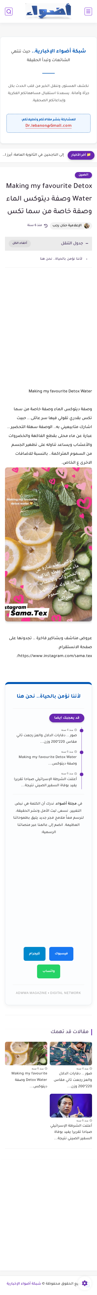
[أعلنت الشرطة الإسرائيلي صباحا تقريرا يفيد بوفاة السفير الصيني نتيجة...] (71, 1105)
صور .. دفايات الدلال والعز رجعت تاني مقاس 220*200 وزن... (46, 739)
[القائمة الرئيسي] (88, 11)
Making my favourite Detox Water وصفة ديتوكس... (48, 761)
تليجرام (34, 954)
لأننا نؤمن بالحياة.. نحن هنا (61, 259)
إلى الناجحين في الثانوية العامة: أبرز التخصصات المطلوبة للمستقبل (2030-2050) (33, 155)
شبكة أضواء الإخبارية (24, 1284)
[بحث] (8, 11)
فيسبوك (61, 954)
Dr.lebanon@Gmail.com (48, 126)
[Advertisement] (48, 329)
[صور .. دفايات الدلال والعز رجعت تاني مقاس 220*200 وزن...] (71, 1054)
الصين (83, 175)
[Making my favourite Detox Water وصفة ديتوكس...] (26, 1054)
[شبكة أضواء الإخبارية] (48, 11)
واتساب (49, 971)
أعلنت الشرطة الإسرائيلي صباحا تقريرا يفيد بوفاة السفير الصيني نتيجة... (45, 783)
